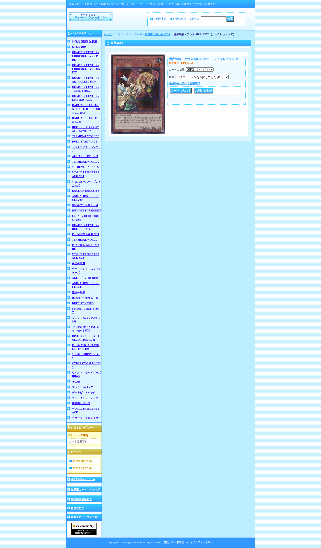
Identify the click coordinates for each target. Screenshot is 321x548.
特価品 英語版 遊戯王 (84, 41)
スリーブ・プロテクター (86, 417)
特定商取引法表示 (81, 499)
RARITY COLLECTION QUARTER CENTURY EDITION (86, 109)
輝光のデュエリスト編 (85, 205)
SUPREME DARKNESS (86, 167)
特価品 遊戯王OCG (83, 47)
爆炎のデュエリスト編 (85, 298)
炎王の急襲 (78, 263)
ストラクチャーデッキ (85, 398)
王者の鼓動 (78, 292)
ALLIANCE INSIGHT (85, 156)
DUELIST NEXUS (83, 303)
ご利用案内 (160, 18)
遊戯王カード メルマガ (85, 489)
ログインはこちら (83, 468)
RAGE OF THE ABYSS (85, 190)
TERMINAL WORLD (84, 239)
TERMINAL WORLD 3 (85, 136)
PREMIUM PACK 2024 (85, 234)
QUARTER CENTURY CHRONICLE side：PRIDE (86, 56)
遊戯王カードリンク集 (84, 516)
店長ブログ (77, 508)
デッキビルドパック (84, 392)
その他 (76, 381)
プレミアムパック (82, 387)
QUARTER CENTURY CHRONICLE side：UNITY (86, 69)
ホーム (108, 34)
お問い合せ (179, 18)
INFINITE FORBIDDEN (86, 210)
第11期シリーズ (81, 403)
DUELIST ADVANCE (84, 141)
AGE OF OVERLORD (85, 278)
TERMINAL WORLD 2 (85, 161)
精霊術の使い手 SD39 (157, 34)
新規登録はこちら (83, 461)
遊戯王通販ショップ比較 (83, 479)
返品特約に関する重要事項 (184, 83)
